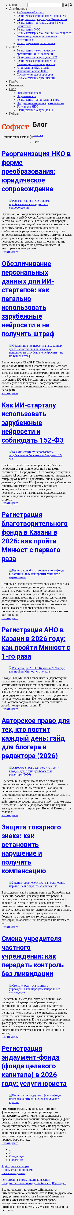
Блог (12, 89)
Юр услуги (59, 1183)
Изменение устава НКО (32, 71)
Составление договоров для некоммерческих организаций (36, 76)
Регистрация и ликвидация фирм (38, 99)
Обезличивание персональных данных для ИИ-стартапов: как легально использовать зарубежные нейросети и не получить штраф (28, 299)
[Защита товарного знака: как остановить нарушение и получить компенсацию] (37, 886)
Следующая (16, 1156)
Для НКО (15, 47)
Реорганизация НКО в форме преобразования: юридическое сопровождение (36, 171)
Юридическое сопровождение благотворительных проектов (36, 62)
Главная (38, 135)
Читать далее (10, 251)
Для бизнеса (18, 8)
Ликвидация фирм (38, 1179)
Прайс (13, 81)
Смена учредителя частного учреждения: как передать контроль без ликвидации (33, 956)
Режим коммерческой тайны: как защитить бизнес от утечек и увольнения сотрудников (44, 36)
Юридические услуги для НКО (37, 57)
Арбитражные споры (15, 1166)
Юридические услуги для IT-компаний (42, 19)
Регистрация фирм (14, 1179)
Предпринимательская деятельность (40, 103)
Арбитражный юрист (30, 12)
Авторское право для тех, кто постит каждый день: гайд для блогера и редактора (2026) (36, 738)
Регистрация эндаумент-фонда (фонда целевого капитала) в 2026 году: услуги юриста (34, 1066)
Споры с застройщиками (18, 1169)
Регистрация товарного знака (36, 43)
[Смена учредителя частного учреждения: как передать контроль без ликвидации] (37, 992)
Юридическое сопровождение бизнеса (41, 15)
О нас (13, 5)
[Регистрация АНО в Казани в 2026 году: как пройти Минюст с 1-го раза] (37, 671)
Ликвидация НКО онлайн (33, 67)
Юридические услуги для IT (35, 110)
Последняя (16, 1159)
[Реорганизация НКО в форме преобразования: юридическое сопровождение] (37, 207)
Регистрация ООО (29, 29)
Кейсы (14, 113)
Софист (15, 126)
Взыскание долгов (13, 1173)
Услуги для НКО (27, 106)
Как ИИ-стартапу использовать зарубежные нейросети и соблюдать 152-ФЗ (33, 422)
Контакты (16, 85)
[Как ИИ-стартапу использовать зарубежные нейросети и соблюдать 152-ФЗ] (37, 458)
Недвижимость (26, 96)
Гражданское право (29, 92)
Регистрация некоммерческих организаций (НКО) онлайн (36, 52)
